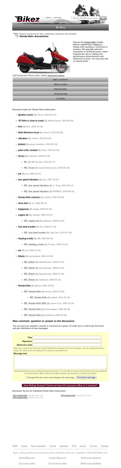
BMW (15, 446)
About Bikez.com (27, 458)
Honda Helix (90, 42)
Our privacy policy (27, 463)
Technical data (60, 94)
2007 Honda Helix (20, 395)
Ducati (24, 446)
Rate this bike (60, 89)
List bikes (60, 98)
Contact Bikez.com (57, 458)
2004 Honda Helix (68, 395)
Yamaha (104, 446)
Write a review (60, 84)
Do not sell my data (58, 463)
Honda (53, 446)
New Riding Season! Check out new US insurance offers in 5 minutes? (60, 385)
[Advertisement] (46, 7)
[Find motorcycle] (103, 18)
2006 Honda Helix (20, 398)
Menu (62, 27)
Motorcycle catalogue (91, 458)
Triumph (93, 446)
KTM (74, 446)
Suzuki (83, 446)
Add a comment (60, 79)
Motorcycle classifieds (91, 463)
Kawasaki (63, 446)
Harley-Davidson (38, 446)
